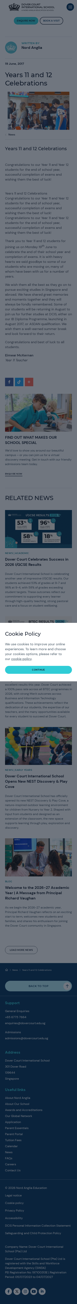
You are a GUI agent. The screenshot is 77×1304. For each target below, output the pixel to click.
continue (38, 669)
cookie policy (21, 659)
